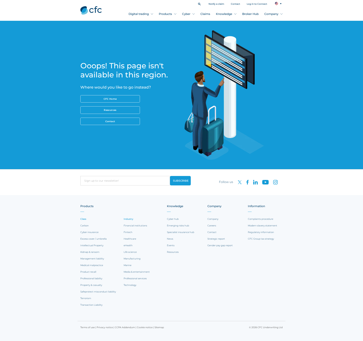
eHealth (128, 245)
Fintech (128, 232)
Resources (110, 110)
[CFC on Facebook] (246, 182)
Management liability (92, 258)
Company (271, 14)
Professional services (135, 278)
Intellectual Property (91, 245)
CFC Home (110, 98)
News (170, 238)
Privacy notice (105, 327)
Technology (130, 285)
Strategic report (216, 238)
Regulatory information (261, 232)
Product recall (88, 271)
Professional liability (91, 278)
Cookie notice (145, 327)
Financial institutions (135, 225)
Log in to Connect (257, 3)
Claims (205, 14)
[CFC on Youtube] (263, 182)
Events (171, 245)
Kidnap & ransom (89, 252)
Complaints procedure (260, 219)
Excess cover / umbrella (93, 238)
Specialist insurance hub (180, 232)
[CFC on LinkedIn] (253, 182)
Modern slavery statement (262, 225)
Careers (211, 225)
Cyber (186, 14)
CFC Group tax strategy (261, 238)
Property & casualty (91, 285)
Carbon (84, 225)
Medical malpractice (91, 265)
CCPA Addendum (125, 327)
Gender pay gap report (220, 245)
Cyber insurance (89, 232)
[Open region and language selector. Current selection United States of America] (278, 4)
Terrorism (85, 298)
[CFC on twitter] (238, 182)
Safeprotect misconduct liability (98, 291)
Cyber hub (173, 219)
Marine (127, 265)
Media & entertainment (137, 271)
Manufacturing (132, 258)
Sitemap (159, 327)
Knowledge (224, 14)
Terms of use (87, 327)
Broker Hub (250, 14)
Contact (235, 3)
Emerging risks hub (178, 225)
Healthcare (130, 238)
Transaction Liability (91, 304)
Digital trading (139, 14)
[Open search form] (199, 4)
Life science (130, 252)
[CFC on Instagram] (273, 182)
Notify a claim (216, 3)
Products (165, 14)
